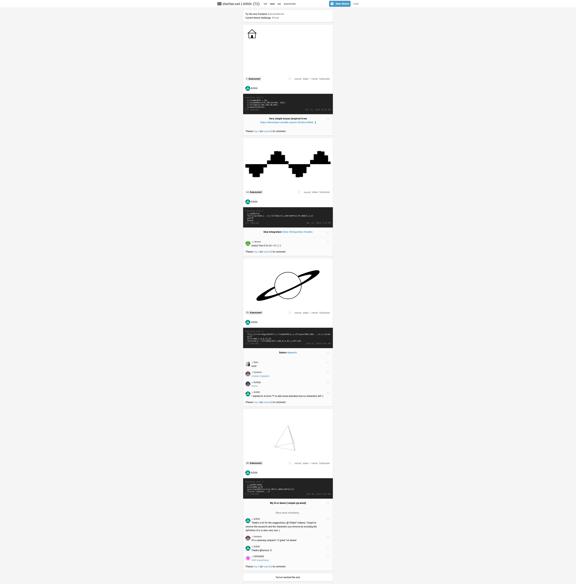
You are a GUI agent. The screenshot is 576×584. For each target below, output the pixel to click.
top (279, 3)
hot (265, 3)
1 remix (314, 78)
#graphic (265, 376)
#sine (285, 231)
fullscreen (324, 78)
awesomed (290, 3)
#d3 (254, 560)
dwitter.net (231, 4)
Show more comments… (288, 512)
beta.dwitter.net (276, 14)
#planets (292, 352)
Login (356, 3)
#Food (275, 17)
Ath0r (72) (251, 4)
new (272, 3)
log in (256, 131)
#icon (255, 386)
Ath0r (254, 88)
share (306, 78)
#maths (308, 231)
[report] (289, 79)
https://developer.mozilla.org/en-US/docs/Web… (287, 122)
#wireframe (262, 560)
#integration (296, 231)
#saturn (256, 376)
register (267, 131)
